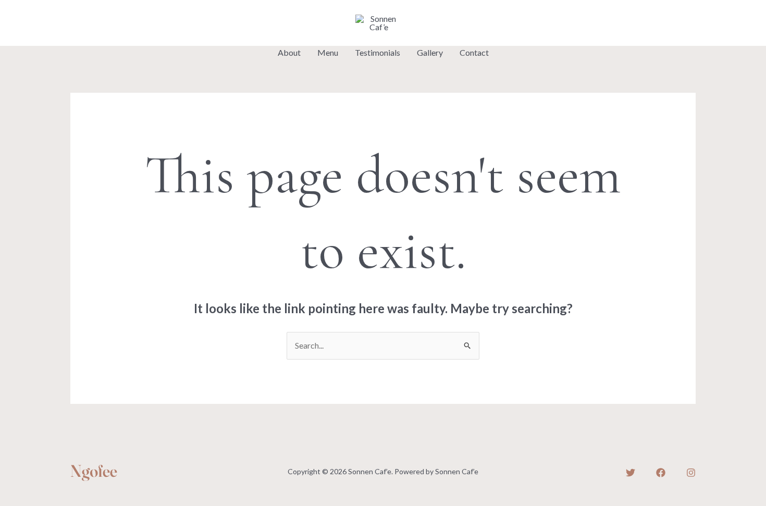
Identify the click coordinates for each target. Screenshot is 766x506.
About (289, 52)
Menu (327, 52)
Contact (474, 52)
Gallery (430, 52)
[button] (661, 23)
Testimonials (377, 52)
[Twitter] (75, 24)
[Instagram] (123, 24)
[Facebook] (99, 24)
